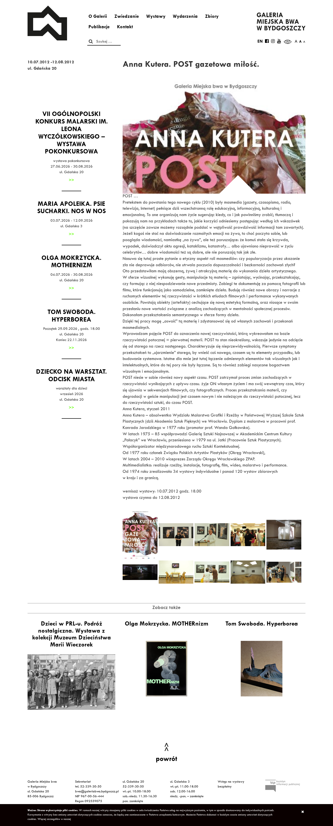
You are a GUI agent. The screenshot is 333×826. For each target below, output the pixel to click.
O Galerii (97, 17)
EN (260, 42)
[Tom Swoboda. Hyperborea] (261, 669)
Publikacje (99, 27)
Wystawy (156, 17)
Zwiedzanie (126, 17)
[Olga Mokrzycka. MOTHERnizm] (166, 669)
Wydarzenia (185, 17)
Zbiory (212, 17)
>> (71, 180)
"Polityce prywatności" (85, 819)
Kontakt (125, 27)
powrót (166, 759)
